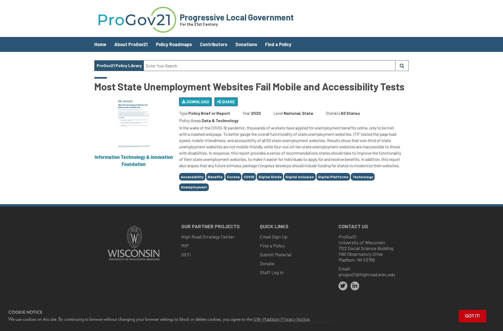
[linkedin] (355, 285)
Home (100, 44)
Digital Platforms (333, 177)
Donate (267, 263)
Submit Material (275, 254)
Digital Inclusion (300, 177)
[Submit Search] (401, 65)
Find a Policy (278, 44)
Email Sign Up (273, 237)
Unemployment (194, 187)
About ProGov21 (131, 44)
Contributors (213, 44)
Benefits (215, 177)
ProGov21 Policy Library (119, 65)
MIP (185, 245)
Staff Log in (271, 272)
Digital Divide (270, 177)
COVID (249, 177)
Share (228, 101)
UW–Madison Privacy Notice (281, 319)
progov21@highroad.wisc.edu (366, 274)
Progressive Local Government (237, 17)
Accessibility (192, 177)
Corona (233, 177)
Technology (363, 177)
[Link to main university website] (133, 260)
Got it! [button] (472, 315)
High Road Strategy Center (207, 237)
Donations (246, 44)
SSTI (186, 254)
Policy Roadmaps (174, 44)
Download (197, 101)
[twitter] (342, 285)
